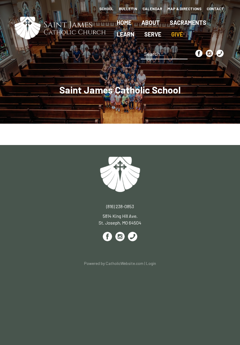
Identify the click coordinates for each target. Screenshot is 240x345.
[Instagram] (209, 53)
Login (151, 263)
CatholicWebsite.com (124, 263)
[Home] (60, 27)
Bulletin (128, 8)
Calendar (152, 8)
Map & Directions (184, 8)
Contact (215, 8)
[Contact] (220, 53)
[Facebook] (199, 53)
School (106, 8)
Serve (152, 34)
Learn (125, 34)
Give (177, 34)
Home (124, 22)
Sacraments (188, 22)
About (150, 22)
